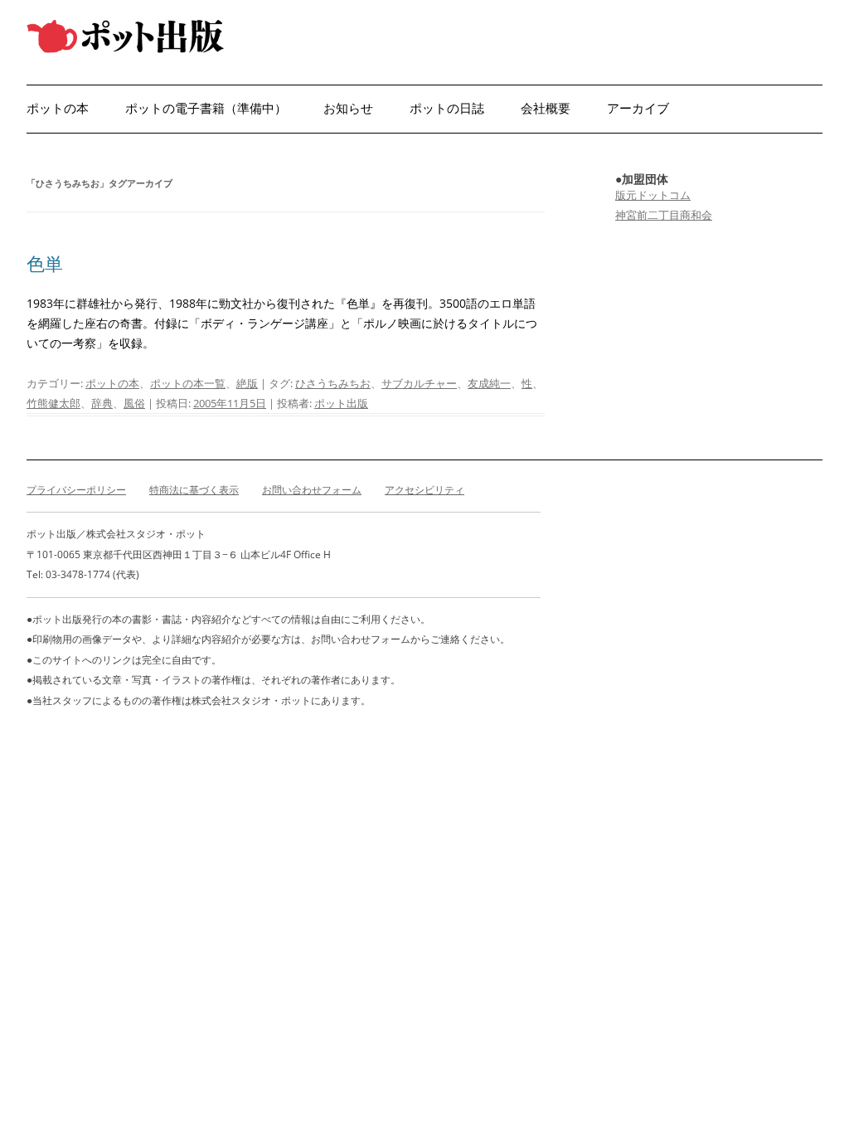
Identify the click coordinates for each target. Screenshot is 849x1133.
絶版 (247, 383)
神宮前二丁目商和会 (663, 214)
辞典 (102, 403)
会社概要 (545, 108)
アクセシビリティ (424, 490)
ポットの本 (58, 108)
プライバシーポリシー (76, 490)
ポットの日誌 (447, 108)
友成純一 (489, 383)
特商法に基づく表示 (194, 490)
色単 (45, 262)
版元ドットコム (653, 194)
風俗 (134, 403)
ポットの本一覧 (188, 383)
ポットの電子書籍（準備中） (206, 108)
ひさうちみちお (333, 383)
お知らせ (348, 108)
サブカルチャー (419, 383)
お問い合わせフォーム (311, 490)
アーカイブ (638, 108)
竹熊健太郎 (53, 403)
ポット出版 (341, 403)
